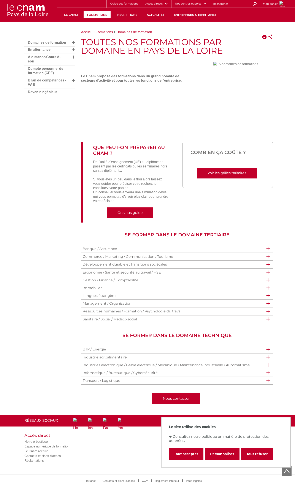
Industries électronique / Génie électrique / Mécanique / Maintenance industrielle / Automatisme (166, 365)
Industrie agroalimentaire (105, 357)
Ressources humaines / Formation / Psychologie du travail (132, 311)
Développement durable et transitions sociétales (125, 264)
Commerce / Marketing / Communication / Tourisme (128, 257)
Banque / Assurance (100, 249)
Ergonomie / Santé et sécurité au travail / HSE (122, 272)
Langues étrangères (100, 296)
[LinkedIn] (75, 424)
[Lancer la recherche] (254, 3)
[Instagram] (90, 424)
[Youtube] (120, 424)
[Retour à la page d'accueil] (27, 10)
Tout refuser (257, 454)
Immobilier (92, 288)
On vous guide (130, 213)
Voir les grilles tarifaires (227, 173)
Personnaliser (222, 454)
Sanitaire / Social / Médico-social (110, 319)
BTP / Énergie (94, 349)
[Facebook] (105, 424)
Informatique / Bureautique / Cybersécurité (120, 373)
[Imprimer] (264, 37)
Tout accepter (186, 454)
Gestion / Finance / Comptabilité (110, 280)
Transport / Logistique (101, 381)
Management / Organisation (107, 303)
